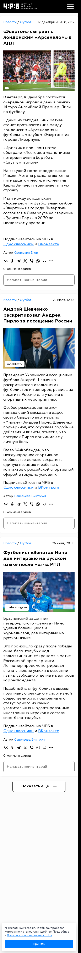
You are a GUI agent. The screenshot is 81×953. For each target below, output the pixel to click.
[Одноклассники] (12, 260)
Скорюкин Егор (26, 253)
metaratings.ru (17, 607)
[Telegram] (18, 260)
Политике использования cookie (29, 935)
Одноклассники (18, 244)
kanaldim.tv (14, 364)
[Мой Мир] (44, 260)
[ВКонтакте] (6, 260)
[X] (25, 260)
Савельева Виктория (30, 496)
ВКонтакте (48, 244)
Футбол (26, 22)
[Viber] (31, 260)
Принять (39, 944)
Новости (10, 22)
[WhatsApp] (38, 260)
